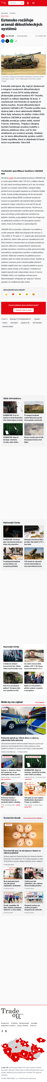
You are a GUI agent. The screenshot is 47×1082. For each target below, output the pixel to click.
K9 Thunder (37, 323)
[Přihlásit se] (28, 3)
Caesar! (37, 319)
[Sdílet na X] (7, 41)
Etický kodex (24, 1023)
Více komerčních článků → (33, 818)
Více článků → (40, 702)
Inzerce (33, 1025)
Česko (5, 323)
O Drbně (14, 1023)
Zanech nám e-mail (23, 310)
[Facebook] (2, 1031)
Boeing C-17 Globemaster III (20, 319)
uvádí (11, 178)
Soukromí (5, 1023)
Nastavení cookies (8, 1025)
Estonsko (14, 323)
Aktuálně (4, 13)
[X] (6, 1031)
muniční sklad (8, 326)
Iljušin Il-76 (25, 323)
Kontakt (34, 1023)
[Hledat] (22, 3)
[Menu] (33, 2)
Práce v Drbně (22, 1025)
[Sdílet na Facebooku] (3, 41)
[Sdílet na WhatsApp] (11, 41)
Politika (12, 13)
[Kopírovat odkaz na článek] (16, 41)
